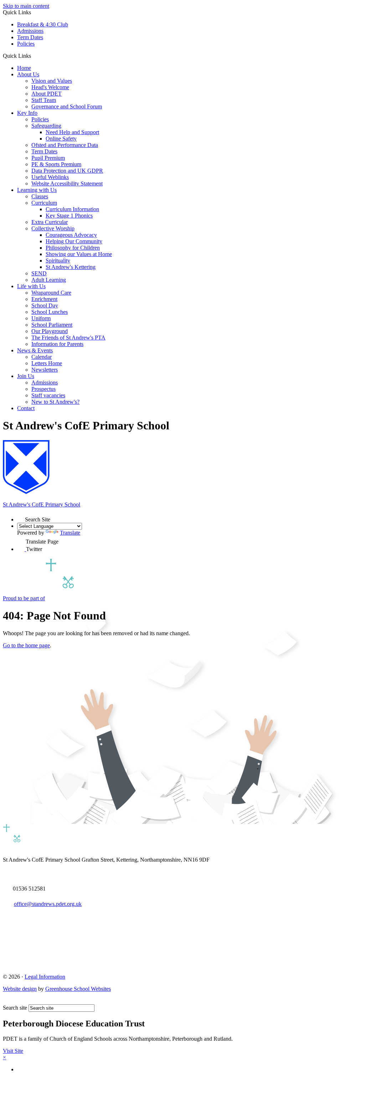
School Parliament (51, 325)
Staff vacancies (48, 395)
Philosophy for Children (73, 248)
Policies (26, 44)
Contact (26, 408)
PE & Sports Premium (56, 164)
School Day (44, 305)
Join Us (25, 376)
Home (24, 68)
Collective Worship (52, 228)
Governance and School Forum (66, 106)
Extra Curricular (49, 222)
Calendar (41, 357)
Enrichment (44, 299)
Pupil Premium (48, 158)
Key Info (27, 113)
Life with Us (31, 286)
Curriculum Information (72, 209)
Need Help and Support (72, 132)
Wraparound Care (51, 293)
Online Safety (61, 139)
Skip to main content (26, 6)
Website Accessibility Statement (67, 183)
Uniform (41, 318)
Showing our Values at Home (79, 254)
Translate (70, 533)
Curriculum (44, 203)
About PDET (46, 94)
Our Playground (49, 331)
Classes (39, 196)
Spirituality (58, 260)
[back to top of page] (6, 1001)
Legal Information (45, 977)
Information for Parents (57, 344)
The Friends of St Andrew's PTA (68, 338)
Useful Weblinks (50, 177)
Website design (20, 989)
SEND (39, 273)
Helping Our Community (74, 241)
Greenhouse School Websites (78, 989)
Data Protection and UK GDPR (67, 171)
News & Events (35, 350)
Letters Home (46, 363)
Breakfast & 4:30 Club (42, 24)
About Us (28, 74)
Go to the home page (26, 645)
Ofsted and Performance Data (64, 145)
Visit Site (13, 1051)
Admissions (30, 31)
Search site (15, 1008)
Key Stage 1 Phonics (69, 216)
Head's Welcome (50, 87)
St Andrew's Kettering (71, 267)
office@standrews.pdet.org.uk (48, 904)
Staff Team (43, 100)
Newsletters (44, 370)
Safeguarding (46, 126)
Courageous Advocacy (71, 235)
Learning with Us (37, 190)
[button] (33, 55)
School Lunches (49, 312)
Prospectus (43, 389)
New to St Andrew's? (55, 402)
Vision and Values (51, 81)
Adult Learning (48, 280)
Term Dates (30, 37)
